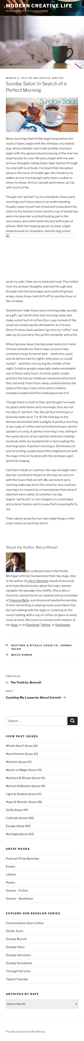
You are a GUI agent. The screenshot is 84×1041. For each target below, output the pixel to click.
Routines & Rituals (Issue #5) (35, 645)
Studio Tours (14, 931)
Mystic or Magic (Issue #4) (24, 770)
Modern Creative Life (39, 6)
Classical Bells (19, 600)
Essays (10, 866)
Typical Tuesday (17, 979)
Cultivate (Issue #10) (20, 818)
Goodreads (62, 625)
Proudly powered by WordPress (25, 1031)
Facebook (32, 625)
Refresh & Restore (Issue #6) (25, 786)
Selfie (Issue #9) (17, 810)
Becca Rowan (21, 654)
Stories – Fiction (17, 890)
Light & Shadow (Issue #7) (23, 794)
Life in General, (37, 581)
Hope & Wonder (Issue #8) (24, 802)
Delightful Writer (48, 78)
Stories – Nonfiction (19, 898)
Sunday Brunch (16, 939)
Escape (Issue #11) (18, 826)
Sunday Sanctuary (18, 955)
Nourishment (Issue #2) (22, 754)
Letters (11, 874)
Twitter (45, 625)
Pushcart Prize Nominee (22, 858)
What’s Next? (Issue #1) (22, 746)
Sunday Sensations (19, 963)
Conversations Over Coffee (25, 923)
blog (14, 625)
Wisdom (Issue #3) (18, 762)
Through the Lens (18, 971)
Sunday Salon (15, 947)
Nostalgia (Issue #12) (20, 834)
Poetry (10, 882)
